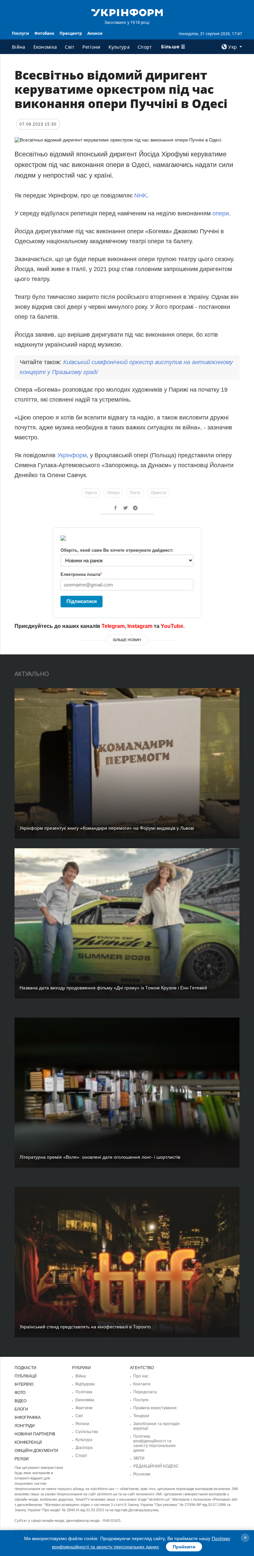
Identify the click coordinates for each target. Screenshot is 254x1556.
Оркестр (158, 492)
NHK (140, 195)
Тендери (141, 1416)
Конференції (28, 1442)
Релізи (22, 1459)
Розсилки (141, 1474)
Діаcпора (84, 1447)
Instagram (139, 626)
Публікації (25, 1376)
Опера (113, 492)
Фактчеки (84, 1408)
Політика (83, 1392)
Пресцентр (71, 33)
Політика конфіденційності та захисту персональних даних (154, 1443)
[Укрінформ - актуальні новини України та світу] (127, 12)
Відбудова (85, 1384)
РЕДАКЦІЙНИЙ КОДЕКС (156, 1466)
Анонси (95, 33)
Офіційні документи (36, 1450)
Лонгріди (25, 1425)
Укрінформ (72, 455)
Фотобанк (44, 33)
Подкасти (25, 1367)
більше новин (127, 640)
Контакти (141, 1384)
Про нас (140, 1376)
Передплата (145, 1392)
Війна (18, 47)
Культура (119, 47)
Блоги (21, 1409)
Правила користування (155, 1408)
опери (220, 213)
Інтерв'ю (24, 1384)
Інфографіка (28, 1417)
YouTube (172, 626)
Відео (20, 1401)
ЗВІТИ (139, 1458)
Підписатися (81, 601)
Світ (69, 47)
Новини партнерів (35, 1434)
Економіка (45, 47)
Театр (135, 492)
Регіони (91, 47)
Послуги (20, 33)
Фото (20, 1392)
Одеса (91, 492)
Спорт (145, 47)
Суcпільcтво (86, 1431)
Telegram (113, 626)
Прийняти (184, 1546)
